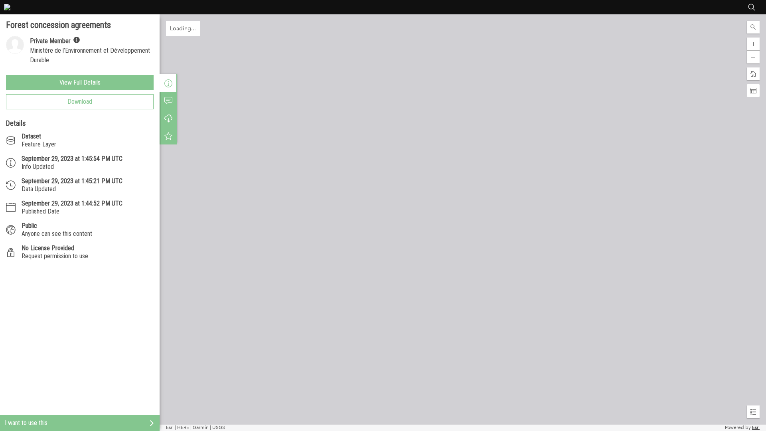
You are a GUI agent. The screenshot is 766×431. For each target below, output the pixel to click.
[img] (77, 40)
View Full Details (80, 82)
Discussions (168, 100)
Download (79, 101)
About (168, 83)
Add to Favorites (168, 135)
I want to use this (26, 423)
